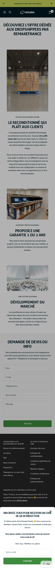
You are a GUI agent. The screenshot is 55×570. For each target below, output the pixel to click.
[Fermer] (51, 511)
